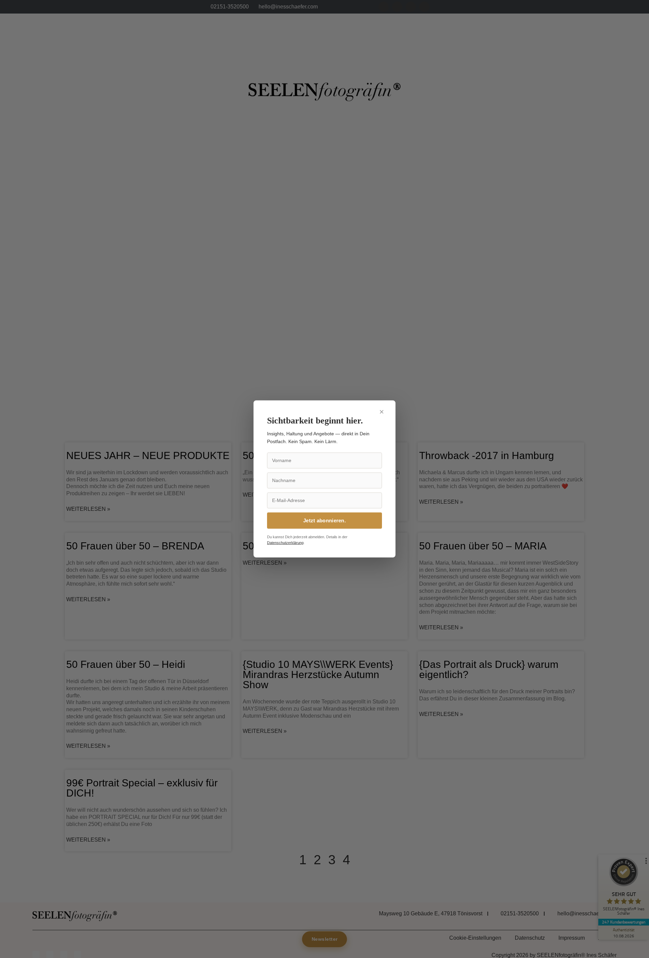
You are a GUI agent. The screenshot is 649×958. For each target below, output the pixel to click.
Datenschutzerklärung (285, 543)
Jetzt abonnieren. (324, 520)
